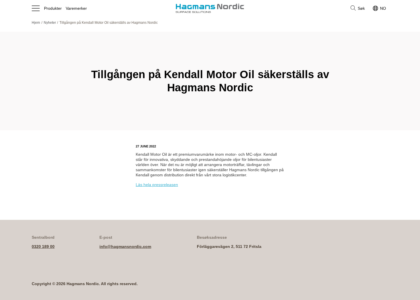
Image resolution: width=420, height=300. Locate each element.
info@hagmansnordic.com (125, 246)
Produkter (53, 8)
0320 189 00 (43, 246)
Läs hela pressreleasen (157, 184)
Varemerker (76, 8)
